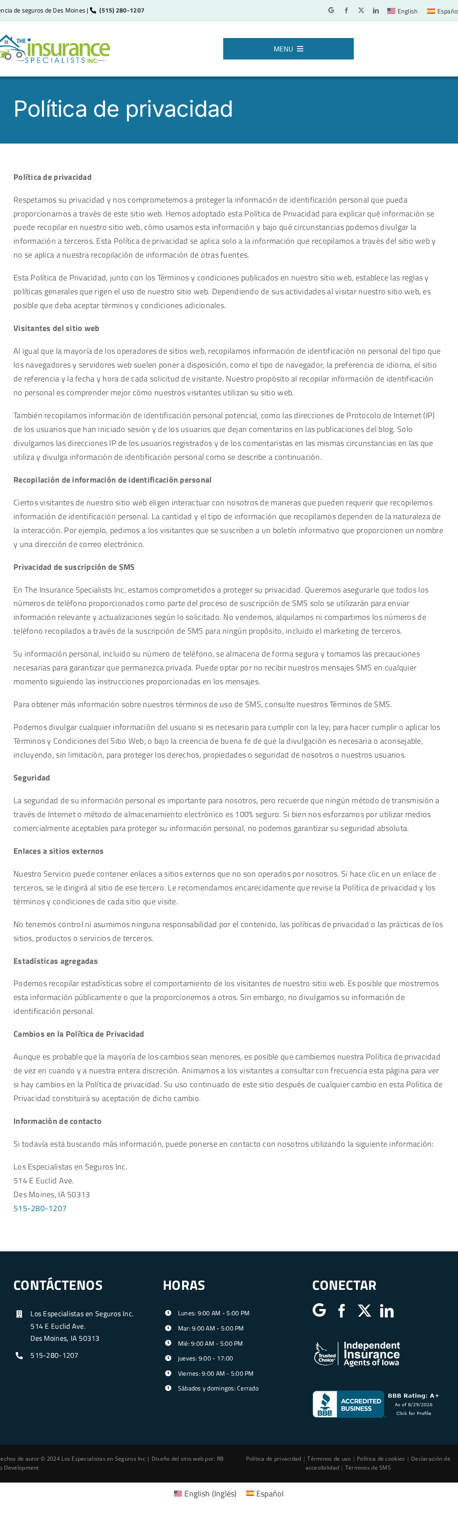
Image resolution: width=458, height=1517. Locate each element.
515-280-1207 (40, 1208)
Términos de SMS (368, 1467)
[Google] (331, 10)
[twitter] (361, 10)
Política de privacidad (273, 1458)
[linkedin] (376, 10)
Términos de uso (329, 1458)
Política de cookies (381, 1458)
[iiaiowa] (357, 1344)
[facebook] (346, 10)
